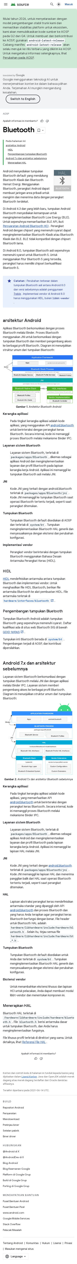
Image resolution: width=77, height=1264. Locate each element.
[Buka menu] (5, 4)
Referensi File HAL (34, 1042)
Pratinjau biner (11, 1124)
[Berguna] (42, 121)
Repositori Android (13, 1107)
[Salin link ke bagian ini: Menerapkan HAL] (34, 1006)
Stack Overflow (11, 1224)
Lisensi (57, 1243)
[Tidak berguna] (47, 121)
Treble (17, 293)
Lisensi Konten (29, 1076)
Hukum (46, 1243)
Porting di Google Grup (16, 1186)
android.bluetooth (62, 425)
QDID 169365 (11, 632)
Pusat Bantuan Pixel (14, 1207)
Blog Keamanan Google (16, 1168)
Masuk (69, 4)
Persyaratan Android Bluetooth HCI (26, 226)
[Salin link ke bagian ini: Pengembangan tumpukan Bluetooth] (66, 611)
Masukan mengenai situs (19, 1248)
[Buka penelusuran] (52, 4)
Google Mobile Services (16, 1218)
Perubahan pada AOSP (18, 58)
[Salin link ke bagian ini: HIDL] (14, 571)
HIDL (6, 579)
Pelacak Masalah (12, 1230)
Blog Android (10, 1163)
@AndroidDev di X (13, 1157)
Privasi (68, 1243)
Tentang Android (13, 1243)
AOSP (6, 113)
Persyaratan (9, 1113)
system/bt (55, 639)
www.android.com (13, 1212)
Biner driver (9, 1136)
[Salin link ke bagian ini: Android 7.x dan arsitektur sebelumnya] (31, 669)
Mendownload (11, 1119)
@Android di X (11, 1151)
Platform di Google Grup (17, 1174)
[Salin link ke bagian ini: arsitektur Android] (44, 321)
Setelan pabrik (11, 1130)
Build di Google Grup (15, 1180)
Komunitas (32, 1243)
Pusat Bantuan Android (16, 1201)
